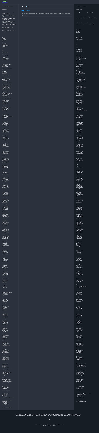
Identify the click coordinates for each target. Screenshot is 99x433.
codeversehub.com (5, 232)
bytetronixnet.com (79, 158)
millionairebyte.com (5, 404)
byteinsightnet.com (5, 194)
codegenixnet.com (5, 153)
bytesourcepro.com (5, 229)
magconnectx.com (5, 394)
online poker (4, 44)
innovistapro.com (5, 330)
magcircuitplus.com (5, 161)
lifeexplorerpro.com (5, 352)
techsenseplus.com (79, 136)
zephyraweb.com (5, 313)
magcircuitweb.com (5, 129)
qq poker (36, 414)
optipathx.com (4, 251)
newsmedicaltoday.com (80, 386)
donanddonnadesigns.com (6, 371)
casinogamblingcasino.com (6, 85)
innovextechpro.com (5, 128)
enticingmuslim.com (5, 96)
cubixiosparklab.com (5, 203)
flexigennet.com (4, 110)
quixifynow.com (79, 243)
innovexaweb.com (5, 264)
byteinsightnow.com (5, 155)
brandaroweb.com (5, 286)
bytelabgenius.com (5, 132)
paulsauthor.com (5, 108)
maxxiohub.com (79, 306)
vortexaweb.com (5, 314)
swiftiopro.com (78, 328)
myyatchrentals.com (5, 78)
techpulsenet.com (5, 215)
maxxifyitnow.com (5, 247)
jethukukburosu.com (5, 89)
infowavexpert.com (5, 138)
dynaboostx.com (5, 328)
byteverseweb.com (79, 228)
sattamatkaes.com (5, 81)
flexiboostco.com (5, 293)
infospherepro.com (5, 346)
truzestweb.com (4, 279)
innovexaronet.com (5, 200)
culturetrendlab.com (5, 357)
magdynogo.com (5, 167)
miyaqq (66, 415)
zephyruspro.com (5, 250)
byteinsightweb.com (5, 123)
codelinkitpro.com (5, 174)
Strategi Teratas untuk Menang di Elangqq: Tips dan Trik (86, 12)
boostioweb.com (5, 294)
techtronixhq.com (5, 172)
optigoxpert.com (5, 324)
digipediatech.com (5, 121)
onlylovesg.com (4, 374)
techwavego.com (79, 214)
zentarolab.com (4, 281)
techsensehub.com (5, 177)
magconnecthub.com (5, 235)
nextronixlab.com (5, 252)
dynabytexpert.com (79, 250)
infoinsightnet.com (5, 192)
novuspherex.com (5, 316)
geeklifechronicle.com (6, 345)
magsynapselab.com (5, 125)
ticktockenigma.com (5, 359)
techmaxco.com (4, 337)
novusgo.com (4, 353)
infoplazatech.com (5, 185)
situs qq (33, 414)
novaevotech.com (79, 199)
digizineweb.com (5, 196)
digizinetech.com (5, 147)
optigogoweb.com (79, 279)
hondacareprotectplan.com (81, 78)
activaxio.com (4, 339)
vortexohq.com (4, 349)
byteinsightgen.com (5, 146)
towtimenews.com (5, 86)
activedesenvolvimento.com (7, 375)
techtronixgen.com (5, 126)
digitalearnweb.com (5, 53)
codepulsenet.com (5, 239)
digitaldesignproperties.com (7, 68)
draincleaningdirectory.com (6, 87)
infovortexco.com (5, 217)
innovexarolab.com (5, 150)
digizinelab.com (4, 218)
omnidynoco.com (5, 276)
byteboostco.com (5, 210)
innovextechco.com (5, 206)
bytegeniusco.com (5, 139)
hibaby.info (4, 383)
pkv (59, 415)
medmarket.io (78, 107)
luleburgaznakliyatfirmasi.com (7, 93)
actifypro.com (4, 327)
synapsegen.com (5, 267)
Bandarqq (78, 1)
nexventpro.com (5, 322)
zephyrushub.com (5, 295)
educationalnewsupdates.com (7, 292)
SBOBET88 (91, 1)
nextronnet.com (4, 260)
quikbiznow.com (4, 282)
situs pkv (3, 41)
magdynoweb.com (5, 223)
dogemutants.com (5, 102)
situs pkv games (79, 37)
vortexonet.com (4, 301)
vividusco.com (4, 308)
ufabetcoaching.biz (5, 402)
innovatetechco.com (5, 133)
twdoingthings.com (79, 100)
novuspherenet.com (5, 273)
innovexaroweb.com (5, 224)
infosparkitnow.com (5, 181)
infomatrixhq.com (5, 202)
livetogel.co (4, 366)
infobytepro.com (5, 188)
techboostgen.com (79, 170)
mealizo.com (4, 71)
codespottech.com (5, 117)
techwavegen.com (5, 144)
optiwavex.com (4, 275)
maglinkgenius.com (5, 207)
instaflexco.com (4, 329)
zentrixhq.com (4, 253)
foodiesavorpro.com (79, 342)
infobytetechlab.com (5, 151)
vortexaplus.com (5, 271)
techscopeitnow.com (5, 162)
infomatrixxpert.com (5, 199)
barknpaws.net (4, 72)
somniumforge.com (79, 85)
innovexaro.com (4, 244)
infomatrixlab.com (5, 231)
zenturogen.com (5, 262)
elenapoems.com (5, 99)
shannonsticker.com (79, 56)
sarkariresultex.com (5, 70)
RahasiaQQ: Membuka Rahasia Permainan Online (85, 22)
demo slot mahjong (5, 45)
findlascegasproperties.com (7, 368)
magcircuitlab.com (5, 208)
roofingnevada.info (5, 393)
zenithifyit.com (4, 310)
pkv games (4, 39)
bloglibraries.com (5, 92)
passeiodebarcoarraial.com (6, 64)
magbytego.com (5, 189)
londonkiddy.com (5, 401)
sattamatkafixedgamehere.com (7, 381)
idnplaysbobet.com (5, 378)
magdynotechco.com (5, 180)
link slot (40, 414)
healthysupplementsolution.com (7, 116)
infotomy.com (4, 115)
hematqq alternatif (74, 414)
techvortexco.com (79, 177)
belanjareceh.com (5, 60)
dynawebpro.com (5, 266)
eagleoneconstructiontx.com (7, 372)
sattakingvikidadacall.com (6, 379)
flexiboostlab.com (5, 331)
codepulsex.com (5, 221)
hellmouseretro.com (5, 100)
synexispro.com (4, 395)
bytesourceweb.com (5, 154)
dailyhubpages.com (79, 371)
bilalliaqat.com (4, 388)
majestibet (63, 415)
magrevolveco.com (5, 158)
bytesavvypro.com (5, 145)
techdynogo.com (5, 118)
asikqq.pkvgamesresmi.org (75, 415)
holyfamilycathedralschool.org (7, 400)
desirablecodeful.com (5, 109)
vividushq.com (4, 269)
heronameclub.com (5, 111)
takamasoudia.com (5, 104)
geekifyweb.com (5, 184)
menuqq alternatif (18, 414)
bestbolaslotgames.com (6, 380)
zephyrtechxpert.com (5, 216)
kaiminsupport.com (5, 59)
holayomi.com (4, 396)
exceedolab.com (5, 338)
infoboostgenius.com (5, 143)
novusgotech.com (5, 259)
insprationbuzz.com (5, 63)
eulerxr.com (4, 360)
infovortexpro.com (5, 160)
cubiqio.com (4, 344)
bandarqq (3, 47)
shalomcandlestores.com (6, 79)
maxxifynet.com (4, 302)
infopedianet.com (5, 238)
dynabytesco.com (79, 335)
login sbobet (48, 414)
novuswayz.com (79, 320)
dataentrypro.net (5, 57)
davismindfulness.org (5, 403)
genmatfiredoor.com (5, 367)
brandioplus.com (5, 265)
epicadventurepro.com (6, 350)
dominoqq (4, 38)
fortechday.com (4, 405)
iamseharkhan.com (5, 66)
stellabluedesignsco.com (6, 107)
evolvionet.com (4, 299)
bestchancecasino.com (6, 387)
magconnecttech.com (5, 364)
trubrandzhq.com (5, 320)
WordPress (49, 425)
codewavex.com (5, 209)
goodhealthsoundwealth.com (7, 97)
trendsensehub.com (5, 358)
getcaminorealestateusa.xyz (7, 407)
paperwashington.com (80, 379)
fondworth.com (4, 65)
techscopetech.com (5, 222)
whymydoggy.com (5, 52)
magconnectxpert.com (6, 213)
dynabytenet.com (5, 228)
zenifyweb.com (4, 365)
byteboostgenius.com (5, 236)
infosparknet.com (5, 246)
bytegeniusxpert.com (5, 186)
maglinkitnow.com (5, 122)
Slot (83, 1)
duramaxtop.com (5, 103)
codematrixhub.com (5, 140)
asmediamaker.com (5, 74)
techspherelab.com (5, 230)
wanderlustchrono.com (6, 356)
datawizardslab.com (5, 343)
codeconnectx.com (79, 192)
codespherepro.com (5, 152)
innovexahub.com (5, 303)
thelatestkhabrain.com (5, 67)
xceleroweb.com (5, 283)
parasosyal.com (4, 95)
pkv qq (23, 414)
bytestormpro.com (5, 354)
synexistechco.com (5, 306)
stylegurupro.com (5, 342)
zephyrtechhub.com (79, 272)
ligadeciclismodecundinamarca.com (8, 397)
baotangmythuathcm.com (6, 88)
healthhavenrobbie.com (80, 364)
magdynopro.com (79, 129)
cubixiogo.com (4, 272)
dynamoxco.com (5, 261)
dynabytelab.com (5, 298)
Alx (55, 425)
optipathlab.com (4, 296)
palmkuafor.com (4, 56)
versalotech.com (5, 336)
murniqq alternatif (68, 414)
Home (73, 1)
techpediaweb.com (5, 131)
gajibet (69, 415)
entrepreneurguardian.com (6, 382)
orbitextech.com (79, 357)
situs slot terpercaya (54, 414)
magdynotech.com (5, 240)
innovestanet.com (5, 254)
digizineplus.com (5, 243)
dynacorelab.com (5, 305)
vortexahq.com (4, 309)
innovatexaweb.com (5, 179)
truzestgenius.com (5, 214)
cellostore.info (4, 73)
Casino (86, 1)
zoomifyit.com (4, 287)
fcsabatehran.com (5, 101)
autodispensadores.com (6, 389)
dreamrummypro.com (5, 58)
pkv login (43, 414)
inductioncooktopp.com (6, 390)
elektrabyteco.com (5, 211)
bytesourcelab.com (5, 245)
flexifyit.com (4, 257)
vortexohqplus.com (5, 332)
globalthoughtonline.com (6, 75)
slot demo (3, 37)
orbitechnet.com (5, 274)
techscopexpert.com (5, 130)
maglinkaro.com (79, 221)
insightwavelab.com (5, 351)
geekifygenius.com (5, 361)
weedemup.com (5, 386)
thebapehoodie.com (5, 94)
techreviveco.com (5, 225)
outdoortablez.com (5, 114)
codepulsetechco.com (6, 195)
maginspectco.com (5, 166)
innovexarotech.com (5, 159)
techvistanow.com (5, 201)
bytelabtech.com (5, 178)
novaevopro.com (5, 317)
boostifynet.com (5, 321)
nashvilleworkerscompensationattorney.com (83, 393)
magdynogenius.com (5, 124)
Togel (95, 1)
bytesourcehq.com (5, 193)
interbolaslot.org (79, 49)
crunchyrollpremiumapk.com (7, 82)
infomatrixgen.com (79, 143)
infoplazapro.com (5, 136)
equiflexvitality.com (5, 373)
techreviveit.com (5, 137)
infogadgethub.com (5, 173)
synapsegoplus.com (5, 237)
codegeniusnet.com (79, 185)
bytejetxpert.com (5, 165)
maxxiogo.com (4, 258)
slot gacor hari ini (61, 414)
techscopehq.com (79, 236)
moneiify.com (78, 71)
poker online (4, 40)
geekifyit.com (4, 80)
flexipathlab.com (5, 268)
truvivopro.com (4, 307)
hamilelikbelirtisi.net (5, 335)
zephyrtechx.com (5, 323)
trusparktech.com (79, 313)
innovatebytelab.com (5, 187)
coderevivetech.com (79, 151)
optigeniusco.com (5, 315)
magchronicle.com (5, 119)
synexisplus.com (5, 300)
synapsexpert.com (5, 280)
